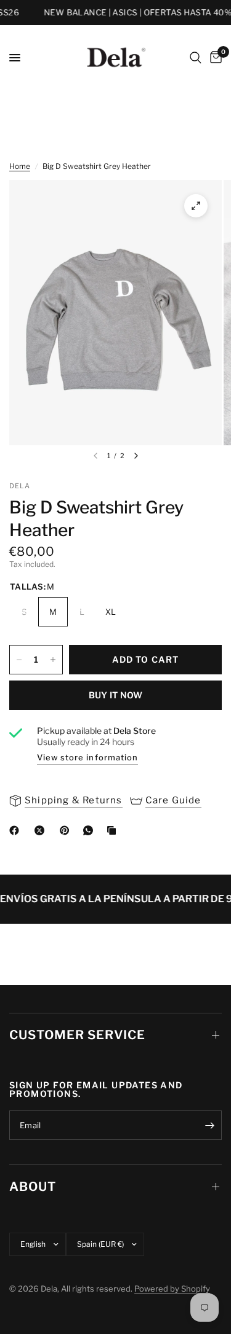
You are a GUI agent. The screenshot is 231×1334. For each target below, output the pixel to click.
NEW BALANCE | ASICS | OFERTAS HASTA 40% (133, 13)
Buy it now (116, 695)
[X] (41, 830)
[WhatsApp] (90, 830)
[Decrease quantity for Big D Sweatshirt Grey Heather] (19, 660)
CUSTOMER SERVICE (77, 1035)
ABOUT (32, 1186)
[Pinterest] (67, 830)
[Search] (195, 57)
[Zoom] (196, 205)
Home (19, 166)
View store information (87, 757)
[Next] (136, 455)
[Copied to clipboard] (114, 830)
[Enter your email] (209, 1125)
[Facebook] (16, 830)
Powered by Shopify (172, 1288)
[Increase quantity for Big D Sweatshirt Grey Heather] (53, 660)
